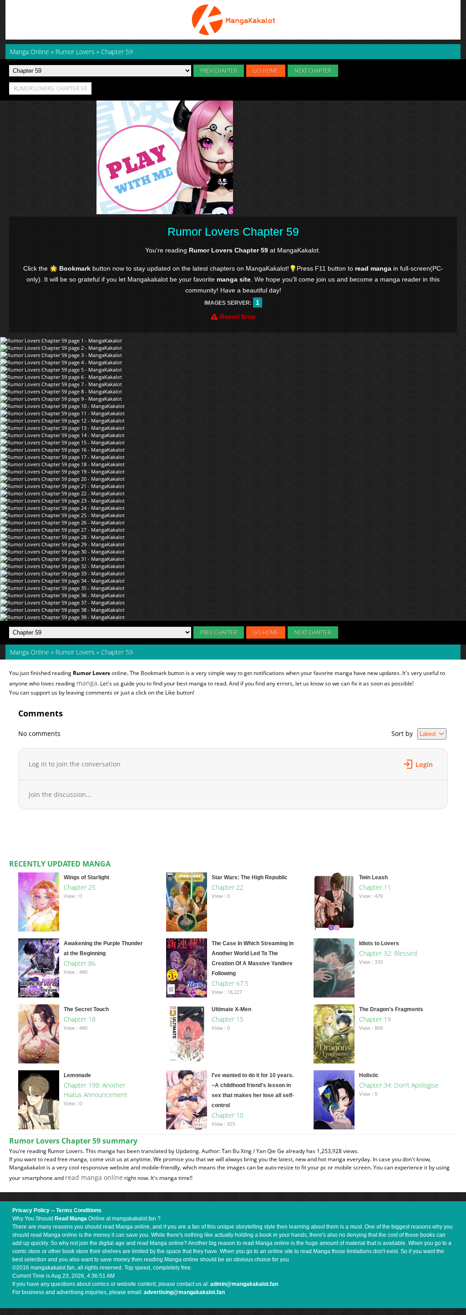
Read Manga (71, 1218)
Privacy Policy (31, 1210)
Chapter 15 (227, 1019)
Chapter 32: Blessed (388, 953)
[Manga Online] (233, 20)
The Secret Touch (86, 1009)
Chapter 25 (80, 887)
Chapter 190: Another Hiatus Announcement (95, 1090)
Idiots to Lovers (379, 943)
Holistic (369, 1075)
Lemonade (77, 1075)
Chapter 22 (227, 887)
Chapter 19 (375, 1019)
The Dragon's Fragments (391, 1009)
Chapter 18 (80, 1019)
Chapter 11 (375, 887)
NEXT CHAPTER (312, 71)
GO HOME (266, 71)
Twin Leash (373, 877)
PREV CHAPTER (218, 71)
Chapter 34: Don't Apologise (399, 1085)
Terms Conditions (78, 1210)
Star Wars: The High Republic (250, 877)
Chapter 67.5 (230, 983)
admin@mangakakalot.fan (244, 1284)
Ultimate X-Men (231, 1009)
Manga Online (29, 652)
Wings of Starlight (86, 877)
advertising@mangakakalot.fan (184, 1292)
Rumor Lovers (75, 652)
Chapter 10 (227, 1115)
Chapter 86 (80, 963)
